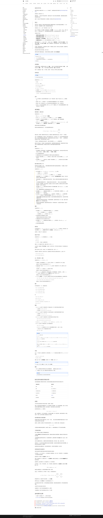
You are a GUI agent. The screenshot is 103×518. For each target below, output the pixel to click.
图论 (57, 3)
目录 (70, 7)
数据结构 (54, 3)
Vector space (38, 497)
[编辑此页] (67, 8)
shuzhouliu (50, 504)
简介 (23, 3)
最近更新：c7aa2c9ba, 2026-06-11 (75, 515)
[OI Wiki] (23, 1)
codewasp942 (62, 503)
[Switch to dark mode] (56, 1)
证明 (39, 333)
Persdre (47, 504)
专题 (66, 3)
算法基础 (38, 3)
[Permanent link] (38, 22)
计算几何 (61, 3)
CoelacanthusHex (39, 504)
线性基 (60, 368)
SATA (50, 505)
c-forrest (47, 503)
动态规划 (44, 3)
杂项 (64, 3)
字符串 (48, 3)
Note (37, 54)
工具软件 (30, 3)
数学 (51, 3)
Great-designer (52, 503)
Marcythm (43, 504)
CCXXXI (58, 503)
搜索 (41, 3)
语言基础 (34, 3)
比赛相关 (26, 3)
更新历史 (51, 500)
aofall (56, 503)
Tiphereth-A (44, 503)
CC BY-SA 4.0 (46, 505)
